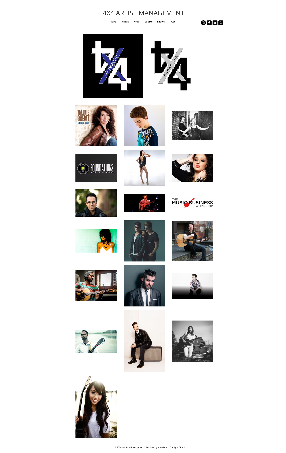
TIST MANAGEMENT (154, 12)
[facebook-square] (209, 22)
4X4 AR (113, 12)
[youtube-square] (220, 22)
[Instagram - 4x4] (203, 22)
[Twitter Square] (215, 22)
